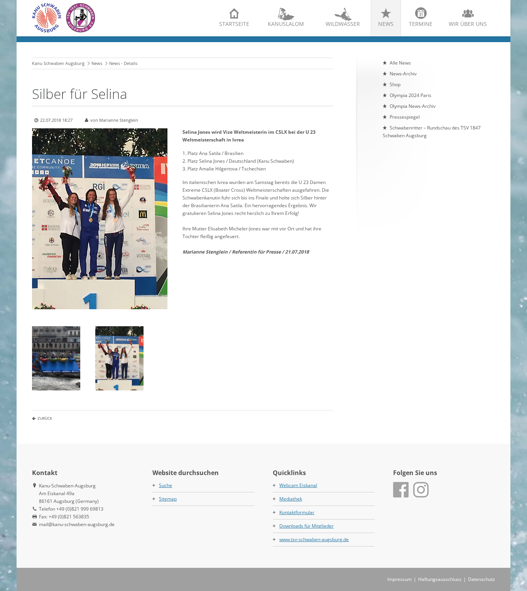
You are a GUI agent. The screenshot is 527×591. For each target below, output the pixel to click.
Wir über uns (468, 23)
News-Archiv (403, 73)
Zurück (44, 418)
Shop (395, 84)
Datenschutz (481, 579)
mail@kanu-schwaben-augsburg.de (77, 524)
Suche (165, 485)
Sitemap (168, 499)
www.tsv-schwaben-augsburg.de (314, 539)
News (386, 23)
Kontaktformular (296, 512)
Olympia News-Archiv (413, 106)
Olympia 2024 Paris (410, 95)
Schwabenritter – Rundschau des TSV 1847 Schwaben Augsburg (432, 131)
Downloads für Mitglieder (306, 526)
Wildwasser (343, 23)
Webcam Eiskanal (298, 485)
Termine (420, 23)
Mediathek (290, 499)
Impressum (399, 579)
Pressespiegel (405, 117)
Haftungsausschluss (439, 579)
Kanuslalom (286, 23)
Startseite (234, 23)
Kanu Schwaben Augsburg (58, 63)
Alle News (400, 63)
